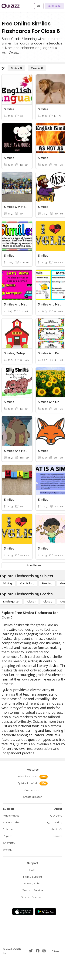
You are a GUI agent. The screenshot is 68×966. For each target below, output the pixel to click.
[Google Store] (45, 911)
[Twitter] (31, 951)
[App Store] (22, 911)
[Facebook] (37, 951)
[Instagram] (44, 951)
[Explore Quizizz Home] (11, 6)
